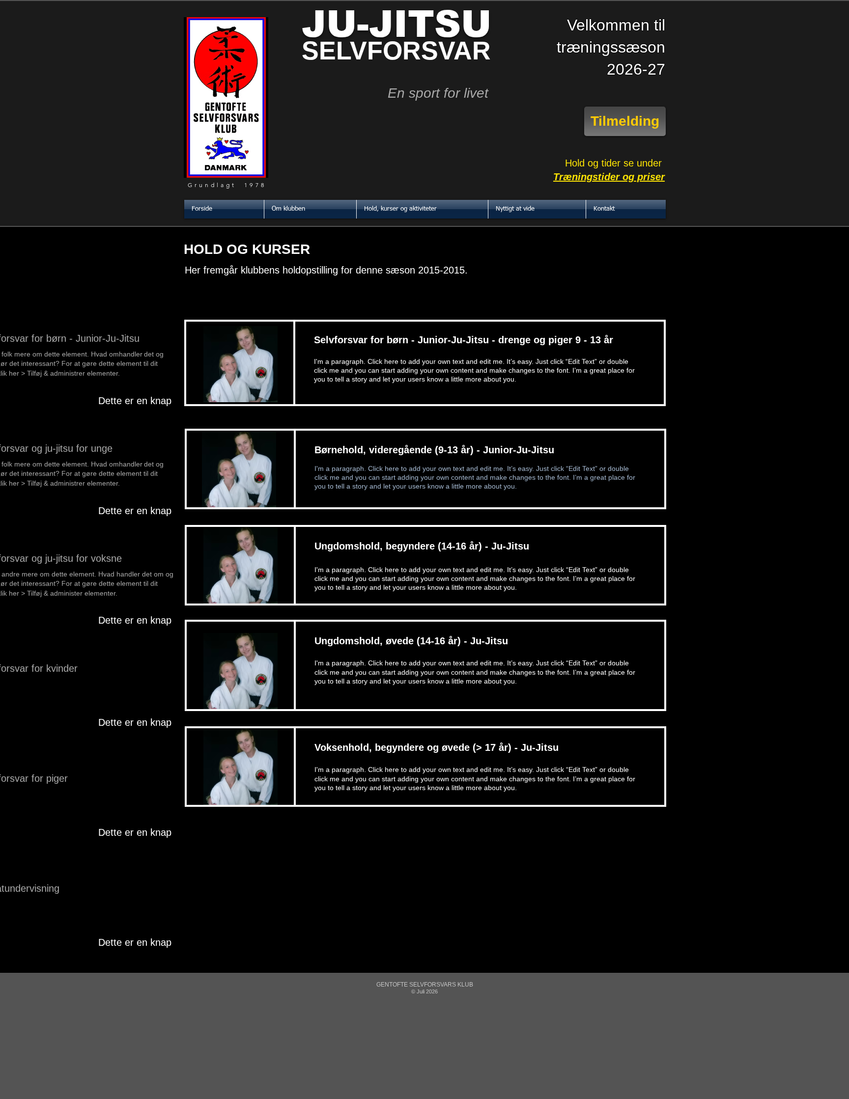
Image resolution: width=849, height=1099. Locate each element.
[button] (310, 209)
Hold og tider (594, 163)
